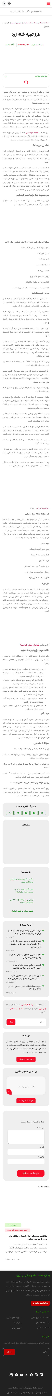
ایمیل (41, 1157)
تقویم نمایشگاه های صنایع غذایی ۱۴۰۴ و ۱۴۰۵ (24, 987)
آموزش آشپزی (16, 23)
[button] (4, 3)
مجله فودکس (32, 132)
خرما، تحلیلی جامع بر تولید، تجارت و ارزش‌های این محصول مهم (24, 932)
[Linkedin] (41, 1375)
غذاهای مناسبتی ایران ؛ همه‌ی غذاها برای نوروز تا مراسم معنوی (28, 1237)
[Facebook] (31, 1375)
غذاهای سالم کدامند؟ (29, 645)
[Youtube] (21, 1375)
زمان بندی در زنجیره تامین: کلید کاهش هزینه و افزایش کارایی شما (24, 977)
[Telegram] (16, 1375)
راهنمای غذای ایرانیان (31, 23)
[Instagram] (36, 1375)
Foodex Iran (44, 23)
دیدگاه (40, 1128)
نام (42, 1147)
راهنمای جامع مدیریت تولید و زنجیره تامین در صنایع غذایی (27, 966)
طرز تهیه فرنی (43, 508)
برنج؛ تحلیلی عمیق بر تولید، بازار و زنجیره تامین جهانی (25, 956)
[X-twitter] (26, 1375)
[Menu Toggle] (48, 3)
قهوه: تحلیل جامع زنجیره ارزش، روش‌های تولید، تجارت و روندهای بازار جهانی (25, 944)
